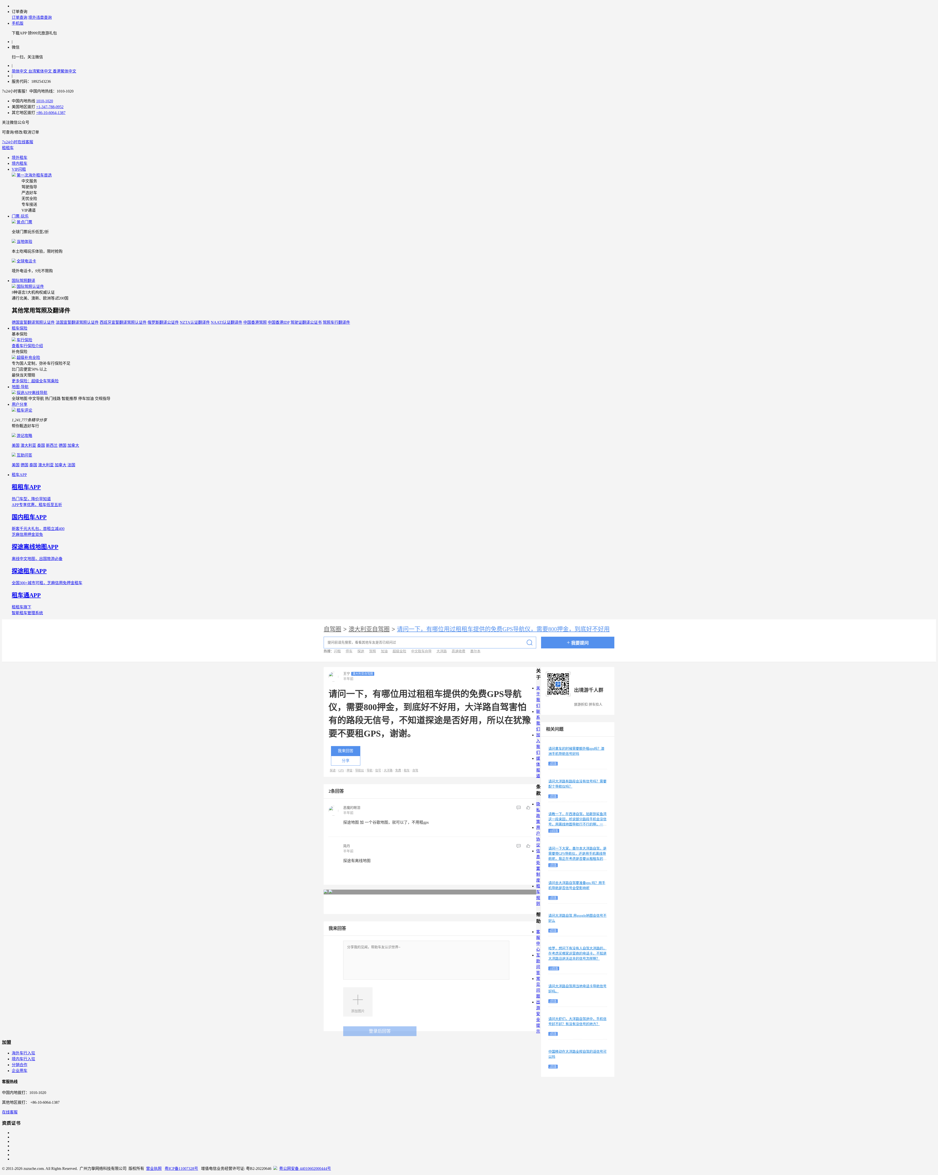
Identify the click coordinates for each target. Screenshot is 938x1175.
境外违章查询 (40, 17)
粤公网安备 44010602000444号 (305, 1168)
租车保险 (19, 328)
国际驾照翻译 (23, 281)
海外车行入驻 (23, 1053)
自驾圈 (332, 629)
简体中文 (20, 71)
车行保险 (24, 340)
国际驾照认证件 (30, 286)
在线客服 (10, 1112)
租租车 (8, 148)
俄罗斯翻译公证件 (163, 322)
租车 (407, 770)
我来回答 (345, 751)
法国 (71, 465)
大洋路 (442, 651)
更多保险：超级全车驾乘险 (35, 381)
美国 (16, 445)
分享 (346, 761)
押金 (349, 770)
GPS (341, 770)
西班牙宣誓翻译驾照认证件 (123, 322)
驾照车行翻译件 (336, 322)
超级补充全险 (28, 357)
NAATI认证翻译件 (226, 322)
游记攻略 (24, 436)
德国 (62, 445)
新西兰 (52, 445)
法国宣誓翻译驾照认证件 (77, 322)
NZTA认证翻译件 (195, 322)
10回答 (553, 830)
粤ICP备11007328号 (181, 1168)
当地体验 (24, 241)
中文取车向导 (421, 651)
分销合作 (19, 1065)
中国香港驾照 (255, 322)
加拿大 (73, 445)
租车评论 (24, 410)
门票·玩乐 (20, 216)
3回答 (553, 763)
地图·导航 (20, 387)
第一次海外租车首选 (34, 175)
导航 (370, 770)
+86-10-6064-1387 (50, 113)
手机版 (17, 23)
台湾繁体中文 (40, 71)
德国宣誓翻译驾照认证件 (33, 322)
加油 (384, 651)
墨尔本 (475, 651)
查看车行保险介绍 (27, 346)
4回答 (553, 930)
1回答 (553, 865)
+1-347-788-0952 (50, 107)
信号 (378, 770)
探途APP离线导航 (32, 393)
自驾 (415, 770)
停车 (349, 651)
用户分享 (19, 404)
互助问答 (24, 455)
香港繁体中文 (64, 71)
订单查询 (19, 17)
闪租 (337, 651)
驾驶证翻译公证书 (306, 322)
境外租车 (19, 158)
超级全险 (399, 651)
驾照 (372, 651)
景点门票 (24, 222)
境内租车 (19, 163)
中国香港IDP (278, 322)
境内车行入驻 (23, 1059)
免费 (398, 770)
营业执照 (154, 1168)
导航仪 (359, 770)
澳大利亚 (28, 445)
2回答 (553, 1001)
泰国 (41, 445)
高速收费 (458, 651)
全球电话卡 (26, 261)
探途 (360, 651)
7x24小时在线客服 (17, 142)
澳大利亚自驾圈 (369, 629)
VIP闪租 (19, 169)
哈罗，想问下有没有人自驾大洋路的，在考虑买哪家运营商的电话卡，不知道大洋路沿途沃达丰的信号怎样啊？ (577, 953)
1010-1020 (44, 101)
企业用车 (19, 1071)
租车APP (19, 475)
